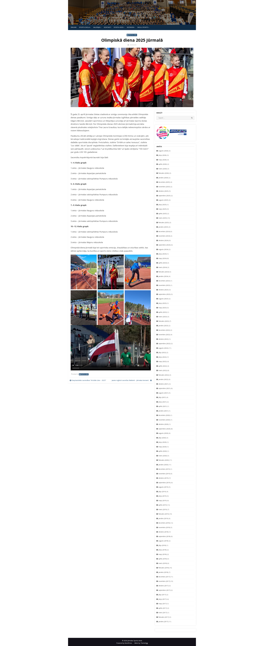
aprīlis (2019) (162, 505)
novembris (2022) (164, 335)
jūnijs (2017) (162, 599)
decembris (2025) (164, 182)
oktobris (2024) (163, 240)
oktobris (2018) (163, 532)
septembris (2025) (164, 196)
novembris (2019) (164, 474)
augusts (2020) (163, 433)
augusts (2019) (163, 487)
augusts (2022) (163, 348)
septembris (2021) (164, 388)
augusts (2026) (163, 151)
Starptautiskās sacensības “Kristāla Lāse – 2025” (89, 380)
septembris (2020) (164, 429)
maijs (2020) (162, 447)
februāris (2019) (163, 514)
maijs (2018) (162, 554)
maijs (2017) (162, 604)
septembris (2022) (164, 343)
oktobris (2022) (163, 339)
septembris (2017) (164, 590)
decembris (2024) (164, 231)
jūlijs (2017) (162, 595)
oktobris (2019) (163, 478)
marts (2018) (162, 563)
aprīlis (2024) (162, 263)
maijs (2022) (162, 361)
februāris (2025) (163, 222)
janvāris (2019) (163, 518)
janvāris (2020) (163, 465)
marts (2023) (162, 317)
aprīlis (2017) (162, 608)
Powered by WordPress (124, 643)
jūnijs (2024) (162, 254)
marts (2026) (162, 169)
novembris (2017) (164, 581)
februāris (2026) (163, 173)
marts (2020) (162, 456)
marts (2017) (162, 613)
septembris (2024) (164, 245)
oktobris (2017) (163, 586)
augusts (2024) (163, 249)
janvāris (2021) (163, 411)
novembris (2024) (164, 236)
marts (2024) (162, 267)
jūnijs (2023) (162, 303)
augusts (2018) (163, 541)
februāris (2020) (163, 460)
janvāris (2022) (163, 379)
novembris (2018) (164, 527)
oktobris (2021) (163, 384)
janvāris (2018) (163, 572)
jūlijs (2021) (162, 397)
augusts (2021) (163, 393)
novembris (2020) (164, 420)
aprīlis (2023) (162, 312)
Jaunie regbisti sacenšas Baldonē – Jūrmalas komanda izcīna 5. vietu (132, 380)
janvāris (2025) (163, 227)
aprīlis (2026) (162, 164)
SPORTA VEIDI (118, 27)
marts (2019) (162, 509)
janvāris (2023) (163, 326)
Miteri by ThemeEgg (141, 643)
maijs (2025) (162, 209)
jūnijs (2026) (162, 155)
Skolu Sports (142, 27)
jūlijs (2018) (162, 545)
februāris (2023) (163, 321)
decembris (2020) (164, 415)
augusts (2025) (163, 200)
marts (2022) (162, 370)
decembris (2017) (164, 577)
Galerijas (96, 27)
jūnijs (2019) (162, 496)
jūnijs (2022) (162, 357)
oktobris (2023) (163, 290)
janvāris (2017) (163, 621)
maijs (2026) (162, 160)
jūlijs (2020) (162, 438)
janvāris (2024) (163, 276)
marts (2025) (162, 218)
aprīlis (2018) (162, 559)
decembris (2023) (164, 281)
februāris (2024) (163, 272)
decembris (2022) (164, 330)
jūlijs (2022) (162, 352)
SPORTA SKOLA (84, 27)
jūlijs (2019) (162, 492)
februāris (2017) (163, 617)
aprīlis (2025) (162, 214)
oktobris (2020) (163, 424)
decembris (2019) (164, 469)
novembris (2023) (164, 285)
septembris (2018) (164, 536)
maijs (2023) (162, 308)
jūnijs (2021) (162, 402)
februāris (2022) (163, 375)
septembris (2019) (164, 483)
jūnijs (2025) (162, 205)
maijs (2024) (162, 258)
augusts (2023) (163, 299)
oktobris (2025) (163, 191)
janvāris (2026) (163, 178)
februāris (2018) (163, 568)
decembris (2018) (164, 523)
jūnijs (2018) (162, 550)
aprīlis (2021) (162, 406)
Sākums (74, 27)
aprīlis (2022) (162, 366)
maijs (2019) (162, 500)
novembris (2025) (164, 187)
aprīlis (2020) (162, 451)
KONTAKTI (107, 27)
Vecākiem (130, 27)
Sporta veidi (132, 35)
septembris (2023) (164, 294)
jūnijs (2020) (162, 442)
